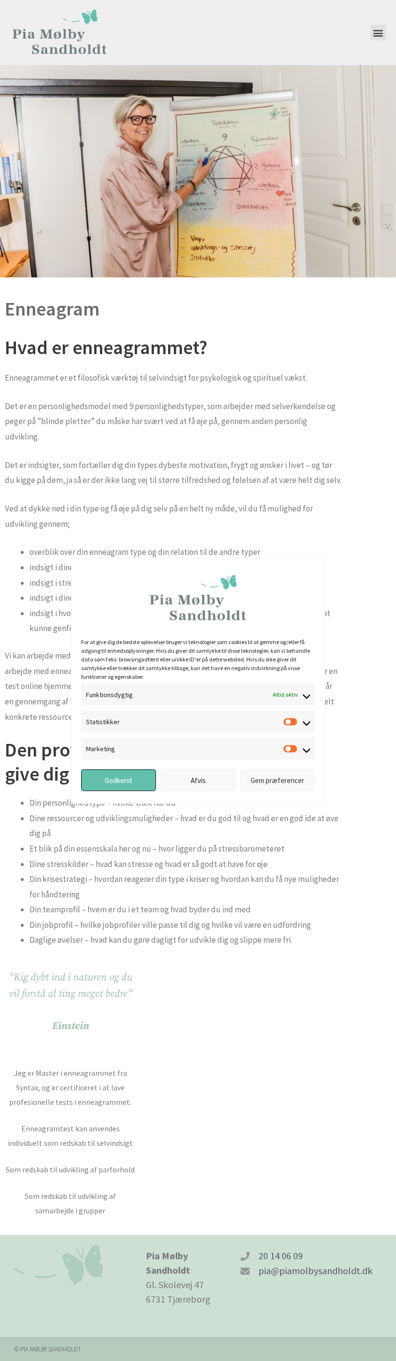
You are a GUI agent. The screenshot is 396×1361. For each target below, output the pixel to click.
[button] (378, 33)
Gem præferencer (277, 779)
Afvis (198, 779)
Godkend (118, 779)
